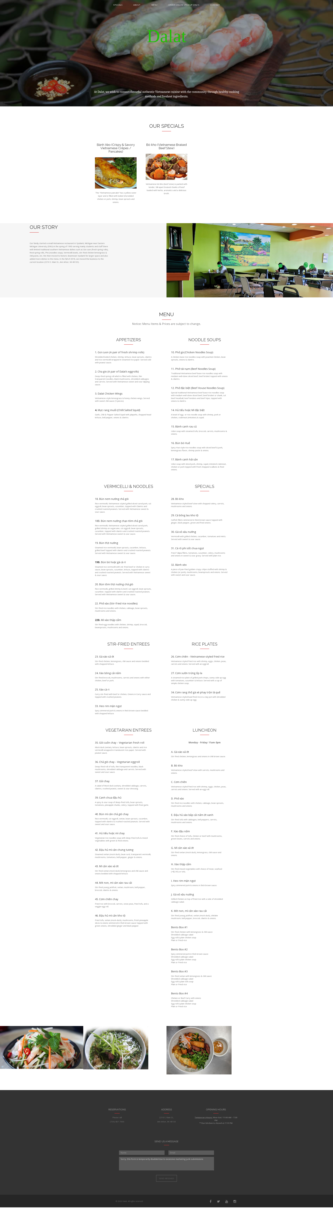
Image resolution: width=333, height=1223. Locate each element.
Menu (154, 5)
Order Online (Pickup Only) (183, 5)
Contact (215, 5)
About (136, 5)
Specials (117, 5)
